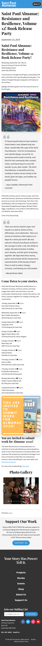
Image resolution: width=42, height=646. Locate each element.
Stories (21, 578)
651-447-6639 (6, 632)
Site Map (33, 639)
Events (21, 583)
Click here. (25, 466)
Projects (21, 572)
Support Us (21, 543)
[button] (4, 490)
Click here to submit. (9, 462)
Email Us (16, 632)
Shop (21, 589)
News (11, 513)
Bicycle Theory (24, 641)
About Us (21, 594)
